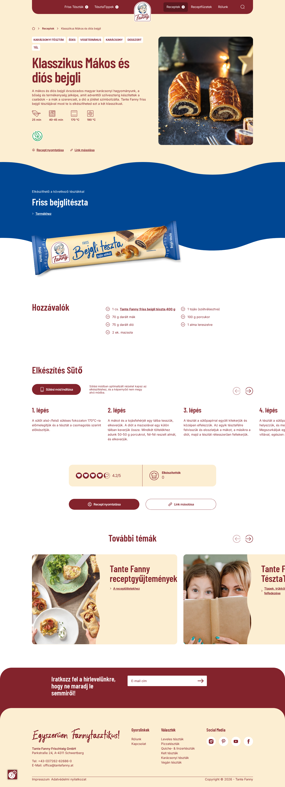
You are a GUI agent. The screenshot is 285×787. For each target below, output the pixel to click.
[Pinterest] (223, 741)
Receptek (173, 7)
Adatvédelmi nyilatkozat (68, 779)
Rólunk (223, 7)
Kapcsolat (138, 744)
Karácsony (114, 39)
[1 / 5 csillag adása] (79, 475)
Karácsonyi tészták (49, 39)
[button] (86, 7)
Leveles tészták (172, 739)
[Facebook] (248, 741)
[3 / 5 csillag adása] (93, 475)
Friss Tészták (74, 7)
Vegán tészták (171, 762)
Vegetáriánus (90, 39)
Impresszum (41, 779)
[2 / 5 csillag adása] (86, 475)
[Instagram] (211, 741)
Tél (36, 47)
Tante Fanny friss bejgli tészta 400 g (147, 309)
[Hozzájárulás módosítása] (12, 774)
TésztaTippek (104, 7)
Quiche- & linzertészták (178, 748)
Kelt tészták (169, 753)
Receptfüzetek (201, 7)
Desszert (135, 39)
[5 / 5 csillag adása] (107, 475)
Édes (72, 39)
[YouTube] (236, 741)
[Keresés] (243, 7)
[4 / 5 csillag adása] (100, 475)
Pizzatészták (170, 744)
